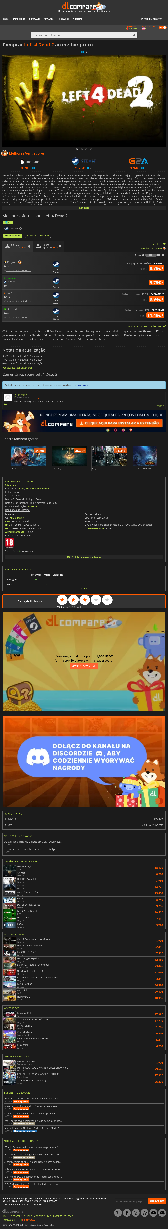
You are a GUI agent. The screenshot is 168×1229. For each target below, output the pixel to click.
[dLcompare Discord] (161, 1213)
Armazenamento (14, 531)
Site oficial (11, 484)
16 (7, 286)
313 (8, 297)
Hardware (63, 19)
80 (7, 313)
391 (8, 266)
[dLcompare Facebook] (126, 1213)
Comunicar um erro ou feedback (145, 326)
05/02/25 (32, 506)
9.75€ (156, 282)
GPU (7, 528)
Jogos (5, 19)
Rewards (49, 19)
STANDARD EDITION (38, 235)
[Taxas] (150, 255)
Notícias (77, 19)
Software (34, 19)
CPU (7, 521)
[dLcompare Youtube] (152, 1213)
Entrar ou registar (151, 19)
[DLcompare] (13, 1211)
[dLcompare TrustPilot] (144, 1213)
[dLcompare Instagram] (135, 1213)
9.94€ (156, 299)
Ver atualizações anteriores (17, 367)
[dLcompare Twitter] (117, 1213)
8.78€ (156, 268)
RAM (7, 524)
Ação (21, 488)
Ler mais (84, 207)
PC (9, 222)
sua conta (83, 385)
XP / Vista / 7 (17, 517)
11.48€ (154, 315)
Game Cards (18, 19)
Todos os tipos (13, 235)
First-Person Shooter (37, 488)
